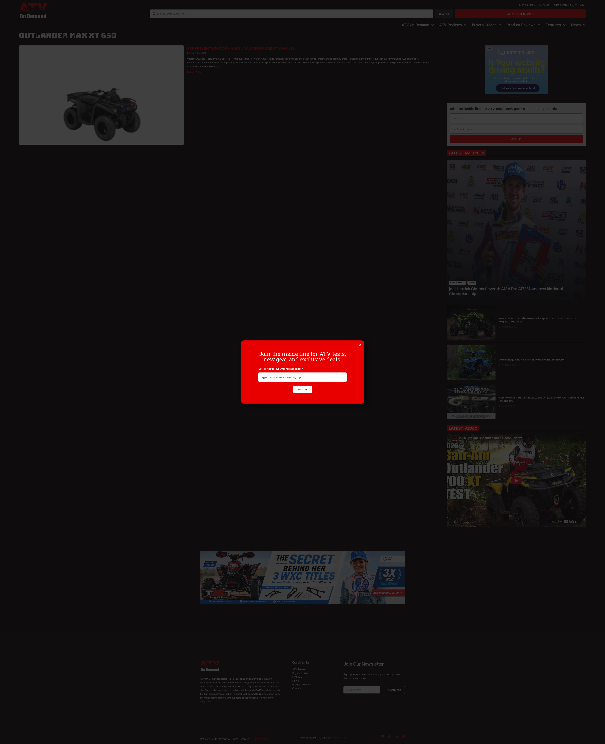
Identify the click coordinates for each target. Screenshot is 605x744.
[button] (360, 345)
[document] (302, 372)
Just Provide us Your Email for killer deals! (280, 368)
